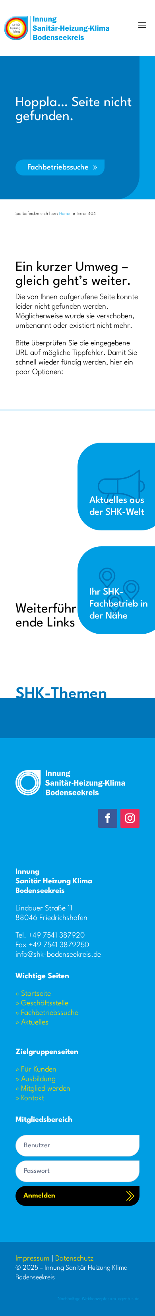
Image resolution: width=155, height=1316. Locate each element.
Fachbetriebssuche (58, 167)
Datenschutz (74, 1258)
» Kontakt (29, 1098)
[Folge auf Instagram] (130, 818)
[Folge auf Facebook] (107, 818)
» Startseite (33, 993)
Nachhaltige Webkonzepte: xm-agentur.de (99, 1299)
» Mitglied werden (42, 1088)
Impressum (32, 1258)
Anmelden (39, 1195)
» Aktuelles (31, 1022)
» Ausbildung (35, 1079)
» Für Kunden (35, 1069)
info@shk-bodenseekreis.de (58, 954)
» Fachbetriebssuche (46, 1013)
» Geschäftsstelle (41, 1003)
